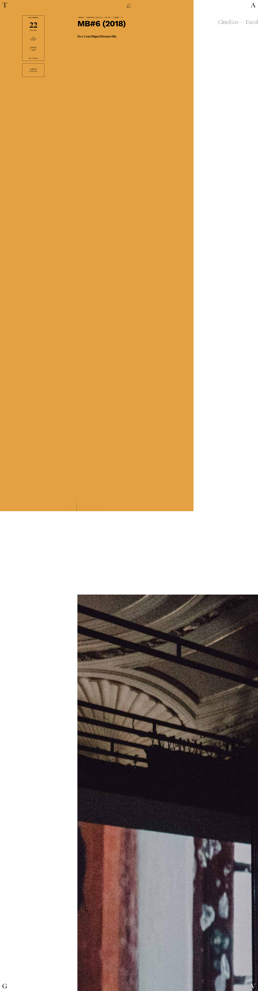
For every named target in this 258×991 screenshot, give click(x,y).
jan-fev (107, 18)
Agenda (81, 18)
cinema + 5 (118, 18)
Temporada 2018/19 (94, 18)
